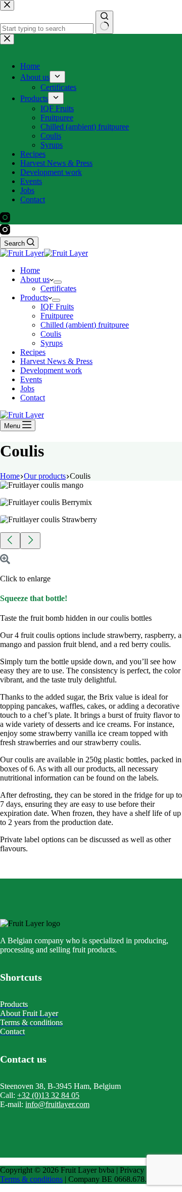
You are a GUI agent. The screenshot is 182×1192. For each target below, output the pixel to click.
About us (35, 279)
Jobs (27, 388)
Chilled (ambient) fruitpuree (84, 324)
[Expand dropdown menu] (58, 282)
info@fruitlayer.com (57, 1104)
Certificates (58, 288)
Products (34, 297)
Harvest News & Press (56, 361)
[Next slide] (30, 540)
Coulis (50, 334)
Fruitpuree (56, 315)
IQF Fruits (57, 306)
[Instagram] (5, 231)
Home (30, 270)
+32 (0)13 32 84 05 (48, 1095)
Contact (32, 397)
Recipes (33, 352)
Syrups (51, 343)
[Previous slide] (10, 540)
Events (31, 379)
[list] (91, 506)
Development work (51, 370)
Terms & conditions (31, 1179)
